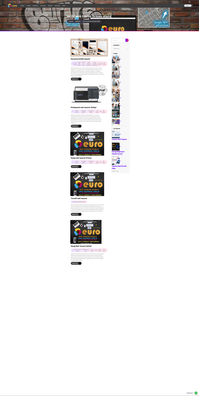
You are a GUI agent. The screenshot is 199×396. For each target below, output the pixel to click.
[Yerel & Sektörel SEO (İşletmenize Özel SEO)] (116, 82)
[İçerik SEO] (116, 66)
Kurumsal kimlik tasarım (80, 59)
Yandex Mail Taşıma (119, 139)
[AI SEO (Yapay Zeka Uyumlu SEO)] (116, 105)
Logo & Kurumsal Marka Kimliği (94, 64)
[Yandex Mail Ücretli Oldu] (116, 161)
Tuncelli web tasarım (79, 198)
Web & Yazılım (99, 250)
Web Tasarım (104, 63)
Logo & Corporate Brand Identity (88, 64)
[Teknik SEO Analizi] (116, 74)
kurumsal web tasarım (83, 64)
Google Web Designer (79, 64)
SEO (102, 63)
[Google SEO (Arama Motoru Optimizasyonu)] (116, 97)
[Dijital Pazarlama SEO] (116, 90)
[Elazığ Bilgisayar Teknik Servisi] (116, 146)
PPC (95, 250)
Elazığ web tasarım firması (77, 250)
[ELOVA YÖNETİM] (116, 113)
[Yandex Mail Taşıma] (116, 134)
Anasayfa (71, 21)
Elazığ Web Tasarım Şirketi (81, 246)
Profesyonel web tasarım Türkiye (83, 107)
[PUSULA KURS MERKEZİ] (116, 121)
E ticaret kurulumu (75, 63)
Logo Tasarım (99, 63)
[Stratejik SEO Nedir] (116, 59)
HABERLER (77, 21)
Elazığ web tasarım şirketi (85, 250)
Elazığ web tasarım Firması (81, 158)
